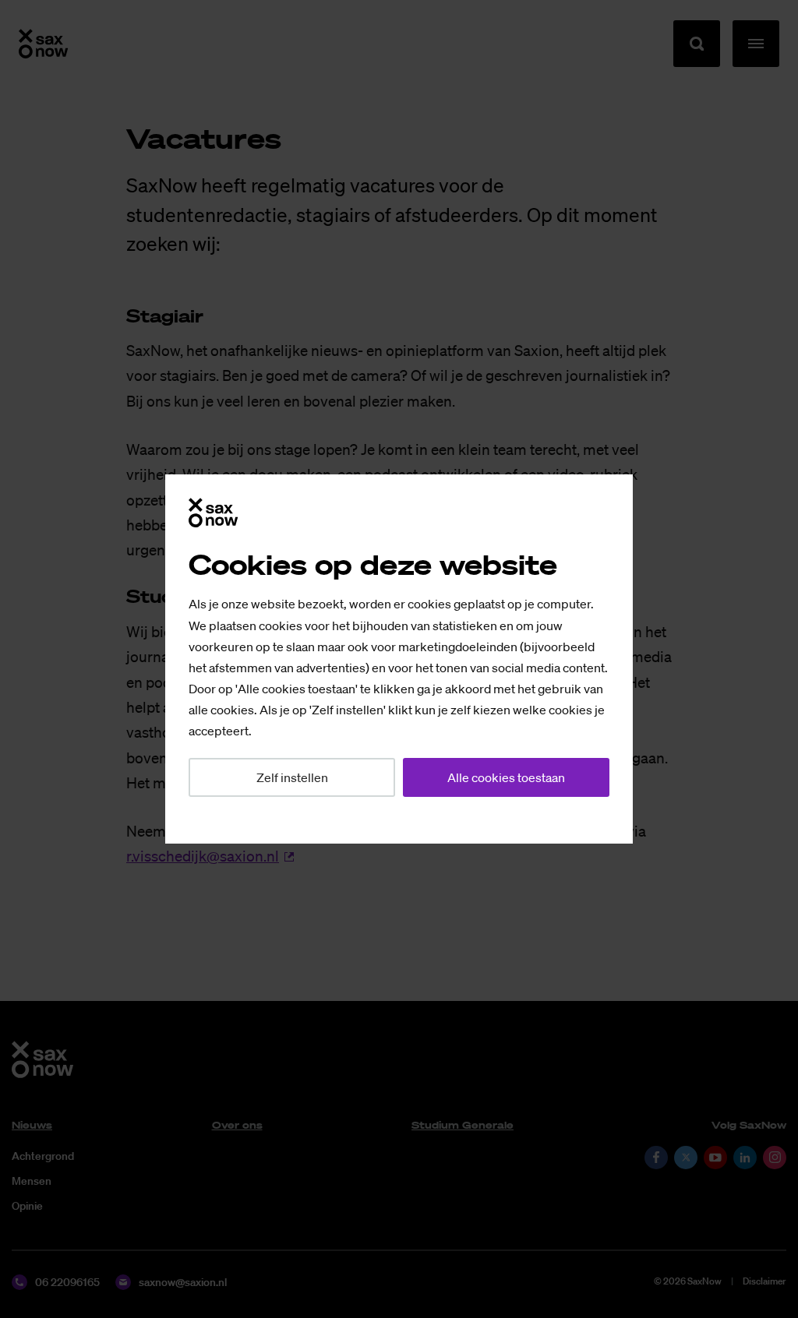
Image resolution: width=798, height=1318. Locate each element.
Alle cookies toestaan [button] (506, 777)
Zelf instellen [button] (292, 777)
